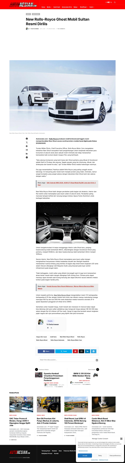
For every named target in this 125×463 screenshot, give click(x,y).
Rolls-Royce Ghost (41, 340)
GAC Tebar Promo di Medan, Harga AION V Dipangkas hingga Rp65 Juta (19, 421)
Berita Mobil (36, 14)
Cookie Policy (94, 459)
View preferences (115, 455)
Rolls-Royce (53, 139)
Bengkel (39, 415)
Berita (28, 14)
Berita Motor (86, 380)
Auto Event (47, 382)
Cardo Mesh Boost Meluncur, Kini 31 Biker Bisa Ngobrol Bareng (103, 420)
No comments (61, 28)
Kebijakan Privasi (103, 459)
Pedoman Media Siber (70, 451)
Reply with (97, 360)
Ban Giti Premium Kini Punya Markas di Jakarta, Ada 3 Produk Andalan (48, 420)
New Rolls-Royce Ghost (62, 295)
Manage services (83, 450)
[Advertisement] (62, 46)
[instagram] (47, 327)
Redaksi (54, 451)
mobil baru (53, 337)
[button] (121, 439)
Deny (100, 455)
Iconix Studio (26, 457)
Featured (56, 382)
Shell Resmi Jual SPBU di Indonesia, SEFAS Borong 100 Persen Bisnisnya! (75, 420)
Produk (97, 415)
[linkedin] (51, 327)
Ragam (14, 415)
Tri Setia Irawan (52, 324)
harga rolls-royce (41, 337)
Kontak (56, 453)
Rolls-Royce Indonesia (57, 340)
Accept (85, 455)
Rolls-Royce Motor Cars (75, 340)
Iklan (60, 451)
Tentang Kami (46, 451)
